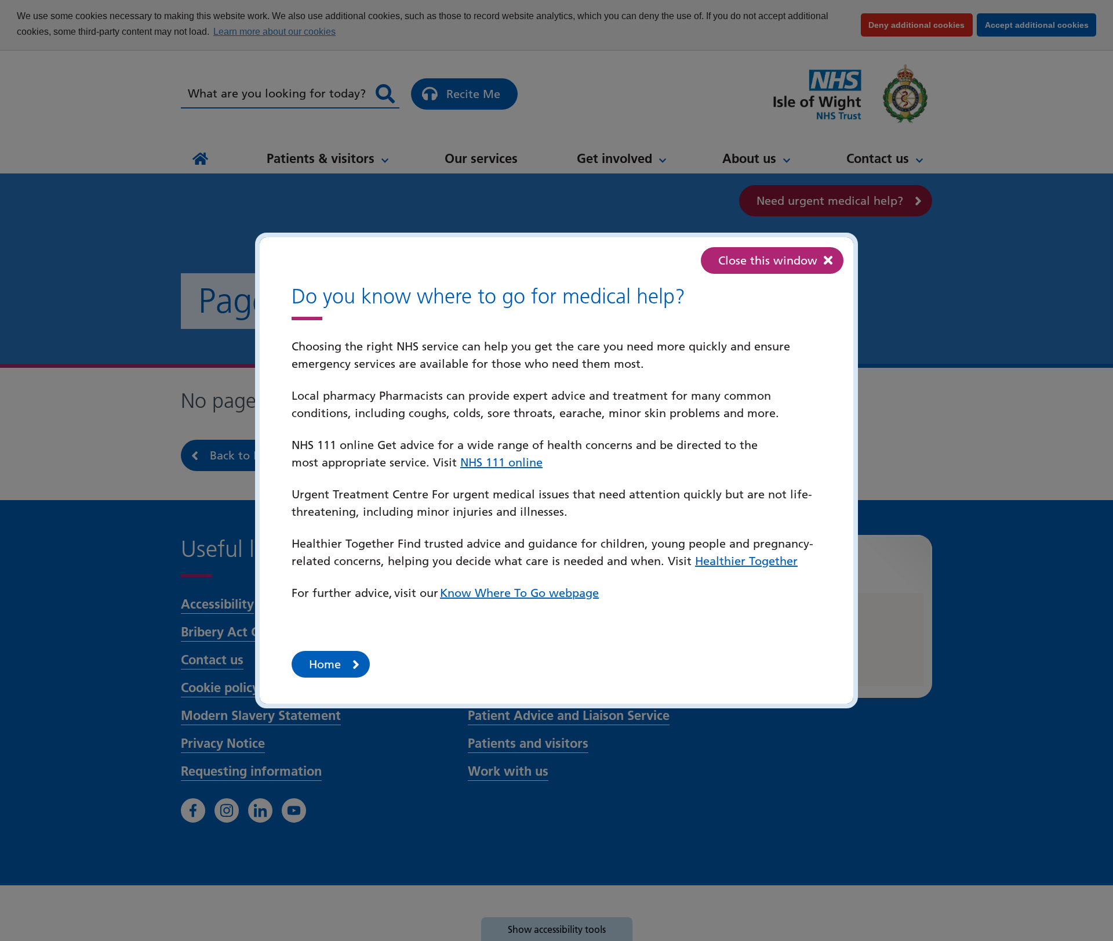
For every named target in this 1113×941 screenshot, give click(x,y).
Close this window (767, 260)
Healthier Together (746, 561)
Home (325, 664)
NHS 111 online (501, 462)
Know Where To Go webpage (519, 593)
